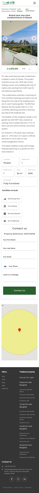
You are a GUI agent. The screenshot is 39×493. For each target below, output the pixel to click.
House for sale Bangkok (26, 383)
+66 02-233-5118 (10, 466)
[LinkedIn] (24, 479)
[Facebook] (11, 479)
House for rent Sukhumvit (24, 453)
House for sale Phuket (27, 394)
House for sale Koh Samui (26, 390)
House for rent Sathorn (27, 457)
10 (28, 21)
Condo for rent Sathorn (27, 438)
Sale (19, 9)
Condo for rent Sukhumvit (24, 434)
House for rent (24, 441)
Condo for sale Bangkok (26, 405)
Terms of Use (18, 487)
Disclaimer (28, 487)
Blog (3, 382)
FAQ (3, 385)
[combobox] (26, 69)
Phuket (20, 11)
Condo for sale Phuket (27, 411)
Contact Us (19, 290)
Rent (3, 379)
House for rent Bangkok (26, 446)
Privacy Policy (7, 487)
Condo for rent (24, 422)
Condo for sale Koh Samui (26, 418)
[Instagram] (18, 479)
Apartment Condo (9, 11)
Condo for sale (24, 401)
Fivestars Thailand (9, 9)
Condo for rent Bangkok (26, 427)
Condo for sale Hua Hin (27, 414)
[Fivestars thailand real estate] (8, 3)
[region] (19, 332)
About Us (5, 388)
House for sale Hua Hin (27, 398)
